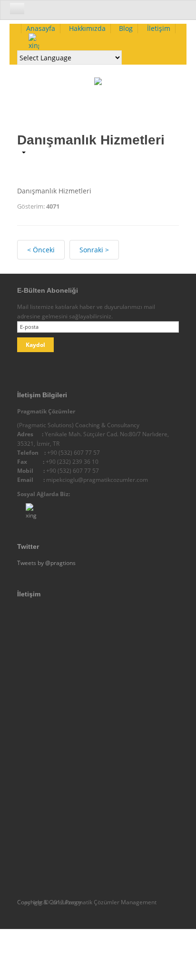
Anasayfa (40, 28)
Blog (126, 28)
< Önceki (41, 249)
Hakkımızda (87, 28)
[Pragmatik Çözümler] (98, 89)
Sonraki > (94, 249)
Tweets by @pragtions (46, 563)
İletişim (158, 28)
